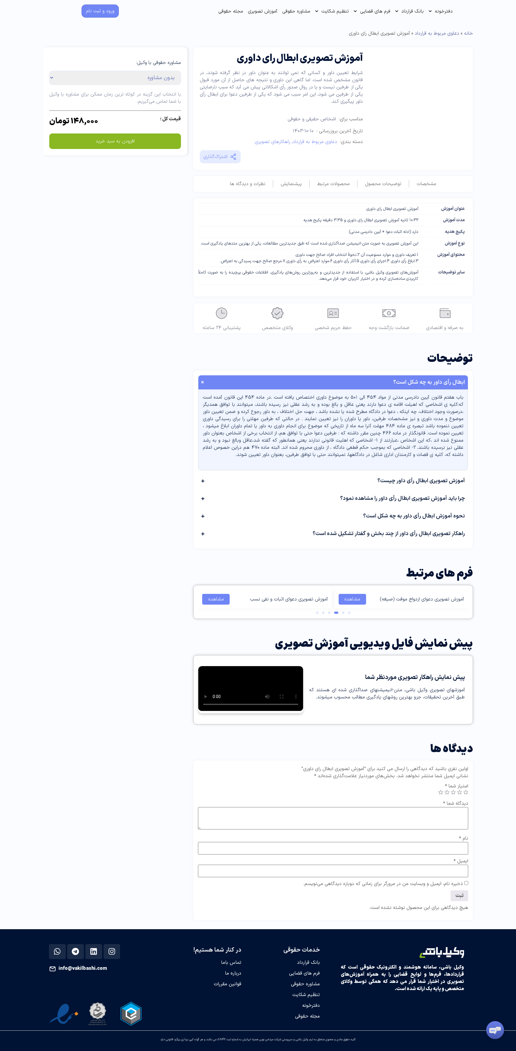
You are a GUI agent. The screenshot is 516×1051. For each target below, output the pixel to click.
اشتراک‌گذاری (215, 156)
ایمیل (461, 861)
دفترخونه (444, 11)
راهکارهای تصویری (272, 141)
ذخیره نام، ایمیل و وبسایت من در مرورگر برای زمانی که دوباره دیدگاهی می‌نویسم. (383, 883)
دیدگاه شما (455, 803)
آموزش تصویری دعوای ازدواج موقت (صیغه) (422, 599)
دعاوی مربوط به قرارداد (437, 33)
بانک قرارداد (412, 11)
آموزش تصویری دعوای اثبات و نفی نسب (289, 599)
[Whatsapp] (57, 951)
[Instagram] (111, 951)
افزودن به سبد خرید (115, 141)
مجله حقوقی (230, 11)
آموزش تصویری (262, 11)
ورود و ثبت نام (100, 11)
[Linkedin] (93, 951)
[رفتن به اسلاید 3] (336, 612)
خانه (468, 33)
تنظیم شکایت (335, 11)
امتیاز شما (456, 786)
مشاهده (352, 599)
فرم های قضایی (375, 11)
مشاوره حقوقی (296, 11)
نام (463, 838)
